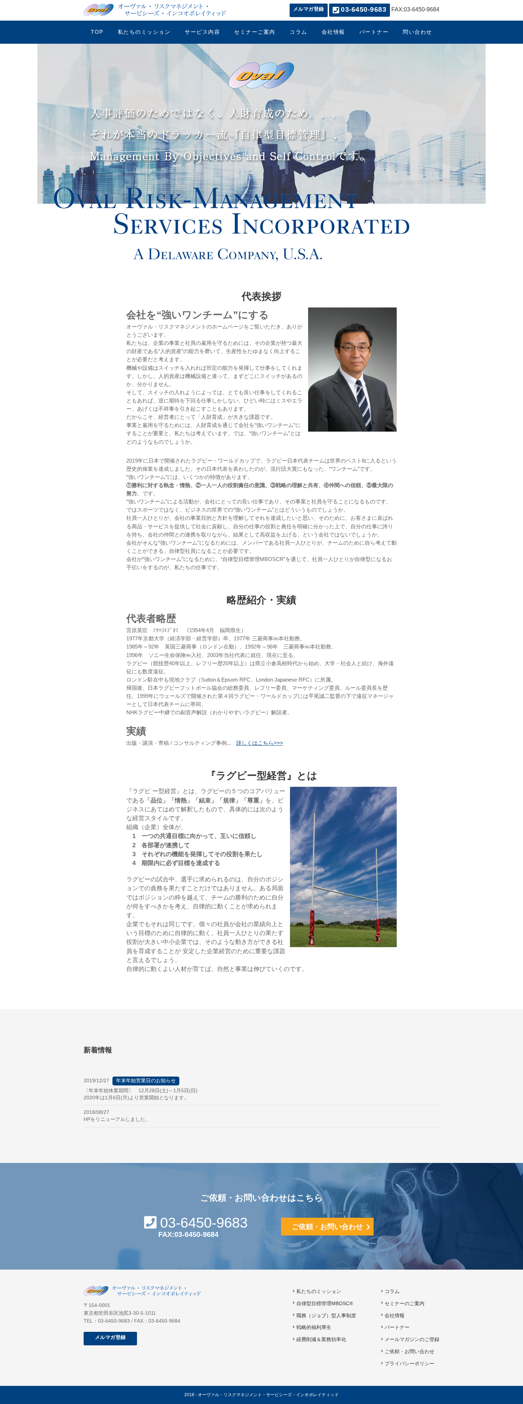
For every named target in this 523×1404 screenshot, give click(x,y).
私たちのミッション (144, 32)
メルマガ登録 (308, 9)
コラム (298, 32)
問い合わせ (417, 32)
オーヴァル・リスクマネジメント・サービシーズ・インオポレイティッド (155, 10)
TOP (97, 32)
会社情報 (333, 32)
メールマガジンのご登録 (412, 1339)
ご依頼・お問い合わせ (327, 1226)
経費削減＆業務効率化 (321, 1339)
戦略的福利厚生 (313, 1327)
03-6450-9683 (204, 1222)
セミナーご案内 (254, 32)
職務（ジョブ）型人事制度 (326, 1315)
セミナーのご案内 (404, 1303)
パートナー (374, 32)
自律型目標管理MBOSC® (324, 1303)
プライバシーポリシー (409, 1363)
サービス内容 (202, 32)
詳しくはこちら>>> (259, 743)
